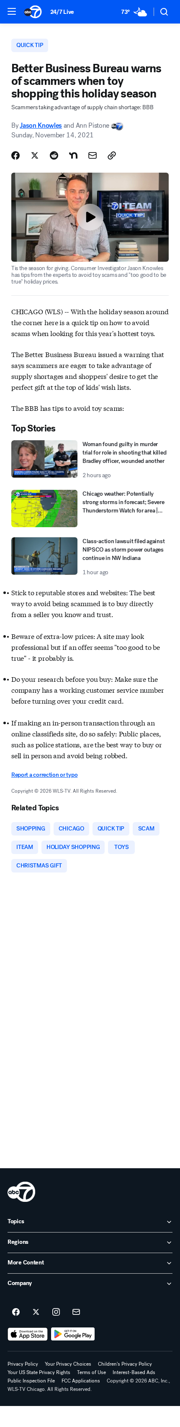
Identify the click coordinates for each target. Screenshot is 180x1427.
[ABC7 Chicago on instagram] (56, 1312)
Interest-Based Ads (134, 1372)
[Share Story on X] (35, 155)
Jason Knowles (41, 125)
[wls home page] (21, 1192)
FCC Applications (81, 1380)
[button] (12, 11)
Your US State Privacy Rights (39, 1372)
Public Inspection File (31, 1380)
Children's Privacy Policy (125, 1364)
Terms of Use (91, 1372)
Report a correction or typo (44, 775)
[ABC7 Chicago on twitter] (36, 1312)
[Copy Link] (112, 155)
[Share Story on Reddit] (54, 155)
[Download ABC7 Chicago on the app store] (28, 1334)
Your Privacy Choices (68, 1364)
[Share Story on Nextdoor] (73, 155)
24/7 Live (62, 12)
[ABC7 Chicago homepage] (33, 11)
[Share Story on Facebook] (15, 155)
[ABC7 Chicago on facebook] (16, 1312)
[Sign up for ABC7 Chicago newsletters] (76, 1312)
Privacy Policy (23, 1364)
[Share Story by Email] (92, 155)
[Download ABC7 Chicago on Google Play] (73, 1334)
